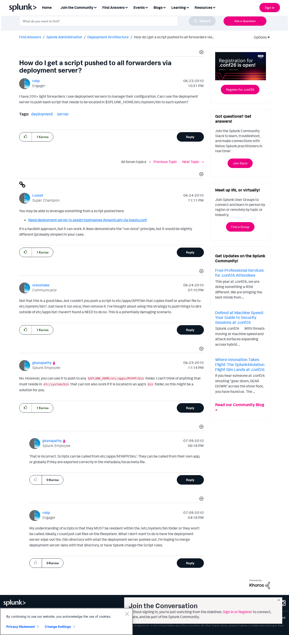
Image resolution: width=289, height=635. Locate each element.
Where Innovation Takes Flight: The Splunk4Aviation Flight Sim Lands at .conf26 (240, 364)
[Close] (127, 614)
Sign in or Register (237, 612)
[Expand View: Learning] (187, 7)
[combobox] (117, 21)
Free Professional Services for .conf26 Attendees (239, 273)
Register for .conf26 (240, 89)
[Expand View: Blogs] (164, 7)
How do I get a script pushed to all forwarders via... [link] (174, 37)
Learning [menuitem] (178, 7)
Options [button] (259, 37)
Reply (190, 137)
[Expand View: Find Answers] (126, 7)
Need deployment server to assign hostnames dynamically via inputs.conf (87, 220)
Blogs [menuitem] (158, 7)
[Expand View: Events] (146, 7)
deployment (42, 113)
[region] (66, 621)
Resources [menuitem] (203, 7)
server (63, 113)
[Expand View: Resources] (214, 7)
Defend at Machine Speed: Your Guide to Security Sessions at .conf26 (239, 317)
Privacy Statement (20, 626)
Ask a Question (245, 21)
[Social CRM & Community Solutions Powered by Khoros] (259, 584)
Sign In (270, 7)
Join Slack (240, 163)
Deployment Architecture (108, 37)
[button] (201, 53)
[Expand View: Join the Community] (95, 7)
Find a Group (240, 227)
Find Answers (30, 37)
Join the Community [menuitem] (77, 7)
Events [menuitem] (139, 7)
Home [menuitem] (47, 7)
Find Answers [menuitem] (113, 7)
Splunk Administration (64, 37)
